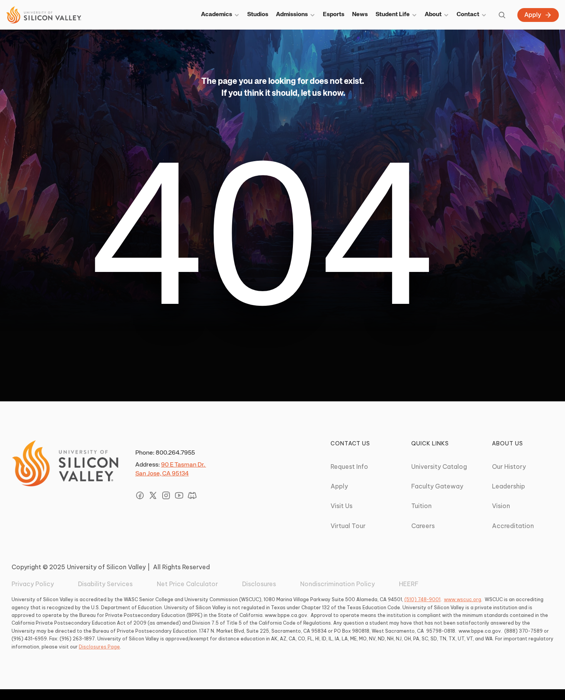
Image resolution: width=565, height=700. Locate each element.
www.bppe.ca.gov (286, 615)
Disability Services (105, 584)
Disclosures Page (99, 647)
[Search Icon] (502, 15)
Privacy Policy (33, 584)
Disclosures (259, 584)
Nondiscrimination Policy (337, 584)
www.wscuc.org (462, 599)
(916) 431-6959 (29, 639)
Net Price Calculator (187, 584)
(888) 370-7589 (523, 631)
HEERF (409, 584)
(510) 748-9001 (422, 599)
